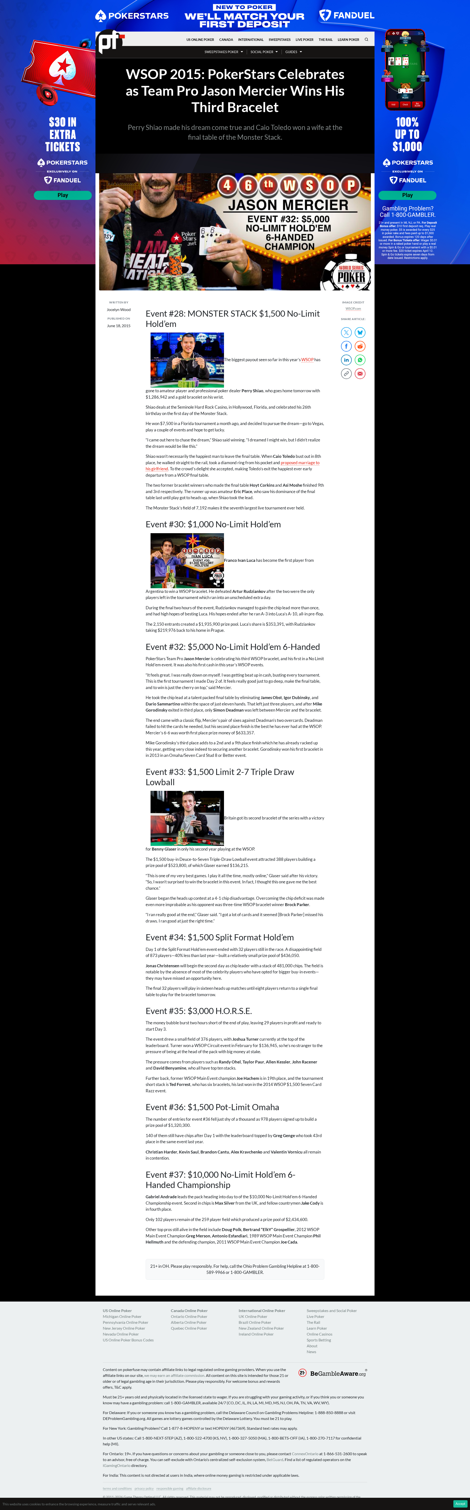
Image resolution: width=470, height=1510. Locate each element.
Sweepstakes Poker (221, 52)
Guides (291, 52)
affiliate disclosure (198, 1488)
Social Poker (262, 52)
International (251, 40)
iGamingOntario (116, 1465)
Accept (460, 1504)
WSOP (307, 359)
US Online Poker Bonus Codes (128, 1339)
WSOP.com (353, 309)
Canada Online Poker (189, 1310)
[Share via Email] (360, 373)
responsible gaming (169, 1488)
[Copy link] (346, 373)
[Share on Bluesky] (360, 332)
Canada (226, 40)
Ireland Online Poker (256, 1334)
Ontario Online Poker (189, 1316)
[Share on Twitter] (346, 332)
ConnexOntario (305, 1453)
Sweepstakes (280, 40)
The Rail (326, 40)
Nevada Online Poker (121, 1334)
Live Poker (305, 40)
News (311, 1351)
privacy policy (144, 1488)
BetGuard (275, 1459)
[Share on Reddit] (360, 346)
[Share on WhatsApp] (360, 360)
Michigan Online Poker (122, 1316)
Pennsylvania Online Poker (125, 1322)
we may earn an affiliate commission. (174, 1375)
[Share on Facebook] (346, 346)
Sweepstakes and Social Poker (332, 1310)
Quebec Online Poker (189, 1328)
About (312, 1345)
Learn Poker (348, 40)
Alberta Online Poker (189, 1322)
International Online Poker (262, 1310)
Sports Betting (319, 1339)
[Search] (366, 39)
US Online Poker (200, 40)
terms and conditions (117, 1488)
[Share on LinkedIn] (346, 360)
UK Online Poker (253, 1316)
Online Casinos (319, 1334)
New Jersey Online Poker (124, 1328)
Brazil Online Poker (255, 1322)
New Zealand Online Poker (261, 1328)
